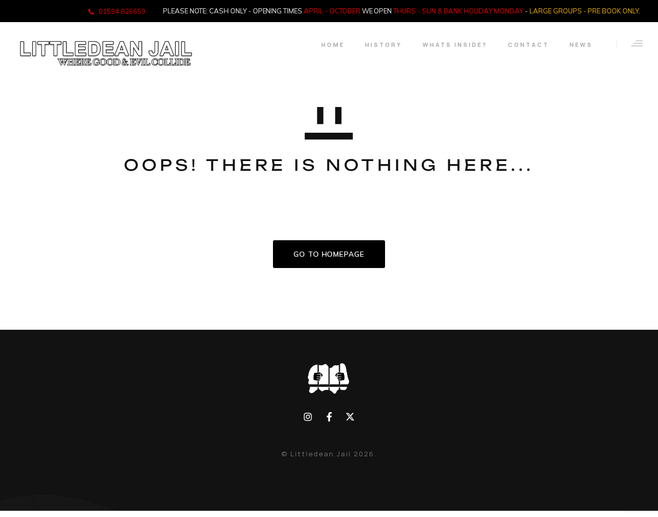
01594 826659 (122, 11)
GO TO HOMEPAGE (329, 254)
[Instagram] (308, 417)
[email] (329, 417)
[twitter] (350, 417)
